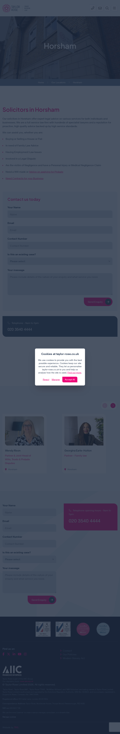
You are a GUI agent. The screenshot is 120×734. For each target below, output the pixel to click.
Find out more (74, 372)
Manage (56, 379)
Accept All (70, 379)
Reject (46, 379)
